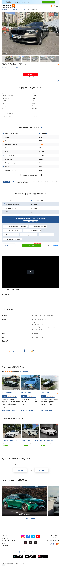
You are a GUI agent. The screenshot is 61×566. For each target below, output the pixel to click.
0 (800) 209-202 (54, 535)
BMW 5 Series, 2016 (10, 440)
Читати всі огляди (30, 518)
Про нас (4, 535)
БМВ (13, 9)
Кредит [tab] (19, 470)
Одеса (25, 9)
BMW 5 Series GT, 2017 (30, 440)
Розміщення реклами (8, 540)
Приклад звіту (10, 245)
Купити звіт (34, 245)
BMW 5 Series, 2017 (47, 440)
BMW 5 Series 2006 (47, 393)
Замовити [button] (48, 1)
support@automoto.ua (52, 540)
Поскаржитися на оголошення (42, 351)
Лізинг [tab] (41, 470)
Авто (9, 9)
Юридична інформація (5, 544)
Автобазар (4, 9)
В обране (13, 351)
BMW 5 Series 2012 (8, 393)
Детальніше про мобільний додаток (30, 552)
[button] (57, 5)
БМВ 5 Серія (19, 9)
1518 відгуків (24, 371)
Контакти (5, 538)
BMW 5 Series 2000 (28, 393)
